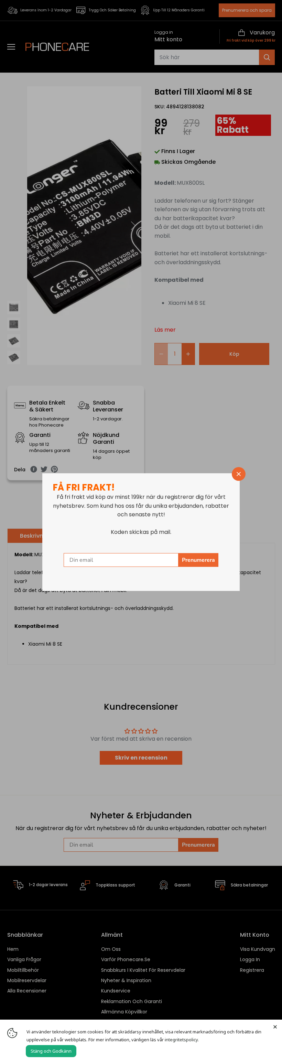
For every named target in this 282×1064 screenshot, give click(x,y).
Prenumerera (198, 560)
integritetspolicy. (182, 1039)
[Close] (275, 1026)
